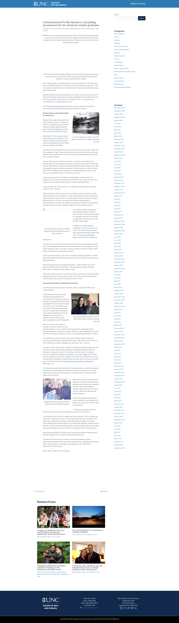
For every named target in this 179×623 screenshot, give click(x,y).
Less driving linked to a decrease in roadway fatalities (87, 531)
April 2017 (117, 208)
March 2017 (118, 212)
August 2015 (118, 271)
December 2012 (119, 372)
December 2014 (119, 297)
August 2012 (118, 385)
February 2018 (119, 177)
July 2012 (117, 388)
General (67, 28)
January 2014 (118, 331)
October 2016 (118, 227)
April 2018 (117, 171)
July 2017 (117, 199)
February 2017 (119, 215)
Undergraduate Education (122, 87)
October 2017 (118, 190)
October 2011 (118, 416)
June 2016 (117, 240)
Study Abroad (118, 84)
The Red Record (58, 129)
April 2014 (117, 322)
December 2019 (119, 108)
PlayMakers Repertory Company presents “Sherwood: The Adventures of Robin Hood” (51, 568)
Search (116, 15)
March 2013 (118, 363)
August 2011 (118, 423)
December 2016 (119, 221)
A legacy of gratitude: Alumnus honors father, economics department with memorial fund (51, 532)
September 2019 (119, 117)
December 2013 (119, 334)
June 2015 (117, 278)
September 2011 (119, 420)
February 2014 (119, 328)
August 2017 (118, 196)
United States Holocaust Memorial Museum (78, 361)
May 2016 (117, 243)
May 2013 (117, 357)
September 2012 (119, 382)
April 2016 (117, 246)
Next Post (104, 491)
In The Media (118, 62)
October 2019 (118, 114)
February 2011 (118, 442)
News (83, 28)
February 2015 (119, 290)
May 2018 (117, 168)
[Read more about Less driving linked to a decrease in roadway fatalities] (88, 517)
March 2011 (118, 438)
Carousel (117, 40)
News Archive (89, 28)
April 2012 (117, 397)
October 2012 (118, 379)
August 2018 (118, 158)
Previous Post (39, 491)
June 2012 (117, 391)
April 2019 (117, 133)
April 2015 (117, 284)
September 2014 (119, 306)
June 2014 (117, 316)
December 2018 (119, 145)
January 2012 (118, 407)
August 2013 (118, 347)
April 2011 (117, 435)
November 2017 (119, 186)
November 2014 (119, 300)
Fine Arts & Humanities (56, 28)
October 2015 (118, 265)
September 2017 (119, 193)
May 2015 (117, 281)
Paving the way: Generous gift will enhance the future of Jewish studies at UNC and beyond (87, 568)
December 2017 (119, 183)
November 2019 (119, 111)
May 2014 (117, 319)
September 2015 (119, 268)
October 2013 (118, 341)
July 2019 (117, 123)
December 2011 (119, 410)
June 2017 (117, 202)
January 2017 (118, 218)
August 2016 (118, 234)
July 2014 (117, 312)
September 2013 (119, 344)
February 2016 (119, 253)
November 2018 (119, 149)
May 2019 (117, 130)
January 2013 (118, 369)
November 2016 (119, 224)
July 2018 (117, 161)
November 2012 (119, 375)
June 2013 (117, 353)
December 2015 (119, 259)
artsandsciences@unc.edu (90, 608)
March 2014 (118, 325)
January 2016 (118, 256)
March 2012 (118, 401)
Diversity (117, 43)
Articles (45, 28)
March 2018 (118, 174)
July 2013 (117, 350)
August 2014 (118, 309)
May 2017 (117, 205)
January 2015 (118, 294)
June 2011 (117, 429)
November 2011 (119, 413)
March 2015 (118, 287)
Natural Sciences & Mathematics (124, 71)
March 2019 (118, 136)
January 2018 (118, 180)
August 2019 (118, 120)
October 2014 (118, 303)
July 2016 (117, 237)
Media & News (75, 28)
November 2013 (119, 338)
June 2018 (117, 164)
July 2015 (117, 275)
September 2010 (119, 448)
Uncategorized (54, 574)
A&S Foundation (42, 536)
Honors (116, 59)
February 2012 (119, 404)
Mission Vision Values (121, 68)
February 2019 (119, 139)
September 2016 (119, 231)
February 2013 (119, 366)
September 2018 (119, 155)
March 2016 (118, 249)
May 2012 (117, 394)
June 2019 (117, 127)
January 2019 (118, 142)
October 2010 (118, 445)
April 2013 (117, 360)
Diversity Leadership (121, 46)
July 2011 (117, 426)
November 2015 (119, 262)
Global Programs (119, 56)
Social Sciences (81, 534)
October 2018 (118, 152)
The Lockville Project (50, 168)
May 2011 (117, 432)
